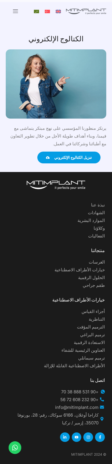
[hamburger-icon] (15, 11)
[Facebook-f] (100, 437)
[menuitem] (58, 11)
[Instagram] (88, 437)
